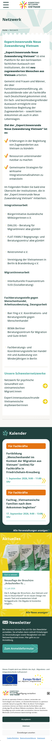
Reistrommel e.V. (17, 252)
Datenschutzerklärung (28, 738)
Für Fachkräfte (18, 446)
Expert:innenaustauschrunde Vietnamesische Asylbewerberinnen (21, 401)
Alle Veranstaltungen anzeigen (30, 530)
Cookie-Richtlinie (13, 738)
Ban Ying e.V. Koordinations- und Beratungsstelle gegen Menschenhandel (27, 316)
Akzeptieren (26, 719)
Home (4, 30)
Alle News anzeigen (37, 612)
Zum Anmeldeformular (19, 648)
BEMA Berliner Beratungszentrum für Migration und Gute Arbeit (27, 332)
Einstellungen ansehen (26, 733)
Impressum (41, 738)
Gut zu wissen (10, 574)
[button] (48, 693)
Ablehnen (26, 726)
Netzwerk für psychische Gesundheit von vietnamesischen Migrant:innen (19, 385)
